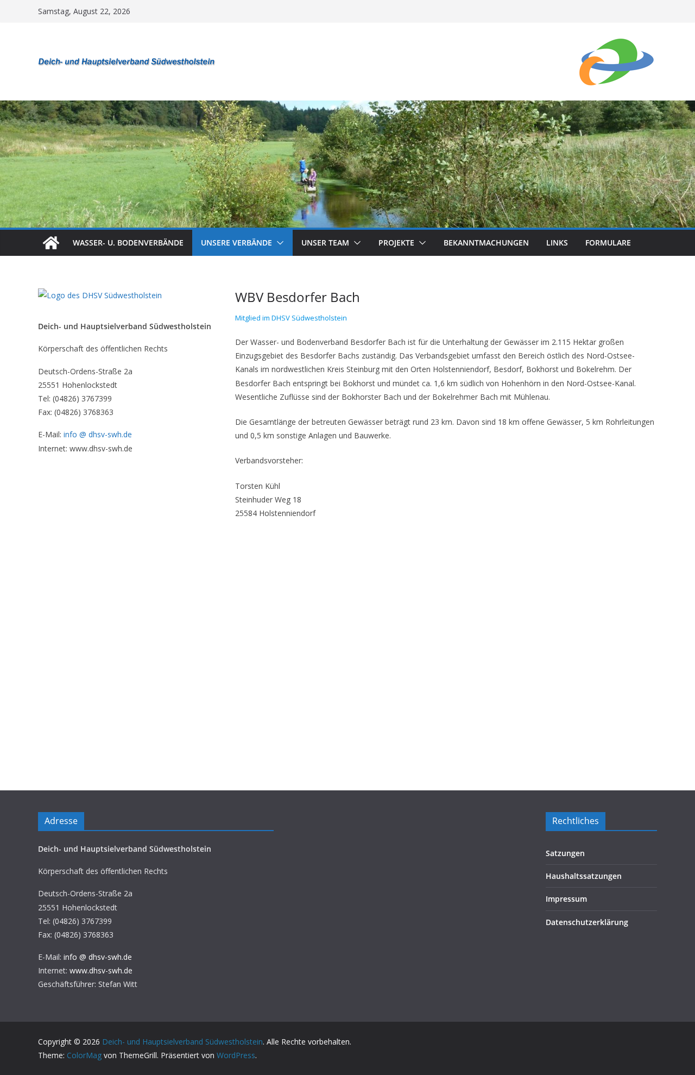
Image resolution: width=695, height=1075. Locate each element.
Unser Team (325, 242)
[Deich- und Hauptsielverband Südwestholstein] (51, 243)
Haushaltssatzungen (584, 876)
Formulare (608, 242)
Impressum (566, 899)
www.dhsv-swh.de (101, 970)
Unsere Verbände (236, 242)
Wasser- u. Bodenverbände (128, 242)
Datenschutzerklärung (587, 922)
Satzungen (565, 853)
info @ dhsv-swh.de (98, 434)
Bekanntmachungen (486, 242)
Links (557, 242)
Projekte (396, 242)
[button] (278, 242)
